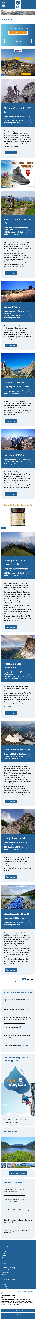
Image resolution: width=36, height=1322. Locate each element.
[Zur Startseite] (18, 4)
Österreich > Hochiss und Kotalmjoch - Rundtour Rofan (16, 1190)
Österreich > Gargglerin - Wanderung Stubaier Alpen (15, 1201)
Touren (3, 1253)
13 (11, 981)
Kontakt (3, 1284)
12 (32, 979)
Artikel (3, 1274)
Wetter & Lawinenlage (8, 1268)
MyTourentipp (5, 1258)
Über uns (4, 1251)
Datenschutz (5, 1288)
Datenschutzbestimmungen (26, 1291)
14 (15, 981)
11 (28, 979)
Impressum (4, 1286)
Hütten (3, 1256)
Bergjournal (5, 1270)
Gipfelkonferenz (6, 1272)
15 (19, 981)
